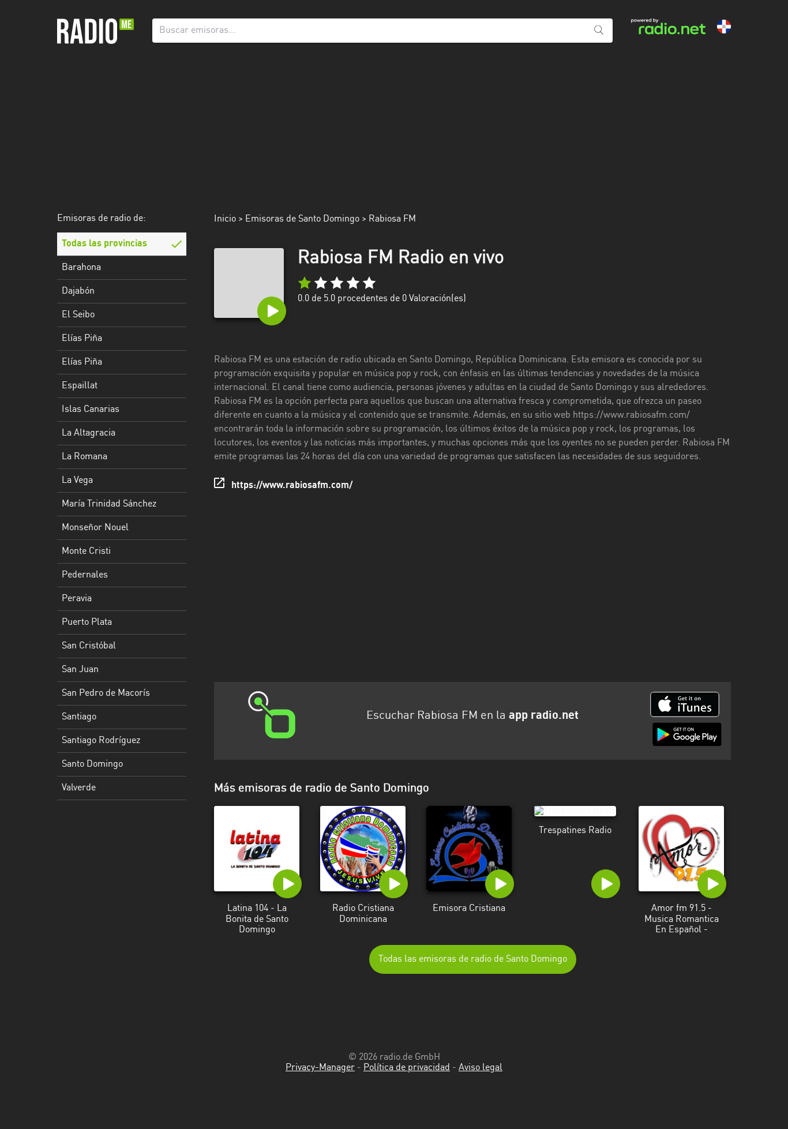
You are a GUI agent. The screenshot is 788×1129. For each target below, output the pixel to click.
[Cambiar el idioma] (724, 26)
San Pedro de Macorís (106, 693)
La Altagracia (88, 433)
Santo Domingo (92, 764)
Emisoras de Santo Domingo (302, 219)
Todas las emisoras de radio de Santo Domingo (472, 959)
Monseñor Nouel (95, 527)
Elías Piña (82, 338)
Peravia (77, 598)
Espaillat (79, 386)
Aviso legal (480, 1067)
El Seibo (78, 315)
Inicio (225, 219)
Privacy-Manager (320, 1067)
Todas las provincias (104, 244)
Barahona (81, 267)
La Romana (84, 457)
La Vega (77, 480)
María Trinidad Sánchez (109, 504)
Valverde (79, 788)
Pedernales (85, 575)
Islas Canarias (90, 409)
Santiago (79, 717)
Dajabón (78, 291)
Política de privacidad (406, 1067)
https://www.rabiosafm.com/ (291, 485)
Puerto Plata (87, 622)
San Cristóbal (89, 646)
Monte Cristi (86, 551)
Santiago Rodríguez (101, 740)
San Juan (80, 669)
